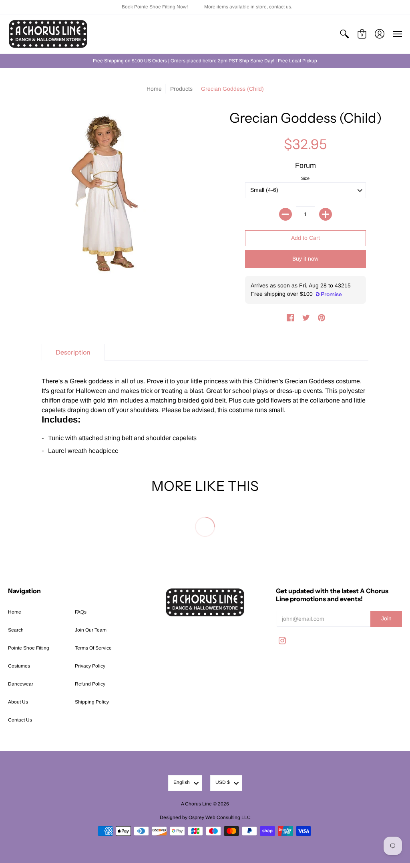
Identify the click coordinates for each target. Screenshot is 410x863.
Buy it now (305, 258)
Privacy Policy (90, 666)
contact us (280, 7)
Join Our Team (91, 630)
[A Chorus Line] (48, 34)
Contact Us (20, 720)
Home (154, 89)
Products (181, 89)
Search (16, 630)
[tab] (73, 352)
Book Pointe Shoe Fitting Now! (155, 7)
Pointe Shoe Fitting (28, 648)
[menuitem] (344, 34)
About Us (18, 702)
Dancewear (20, 684)
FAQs (80, 612)
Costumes (19, 666)
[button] (344, 34)
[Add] (325, 214)
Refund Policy (90, 684)
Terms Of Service (93, 648)
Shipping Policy (92, 702)
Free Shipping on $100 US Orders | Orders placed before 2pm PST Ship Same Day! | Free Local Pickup (205, 61)
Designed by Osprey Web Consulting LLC (205, 817)
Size (305, 178)
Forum (305, 165)
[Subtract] (285, 214)
